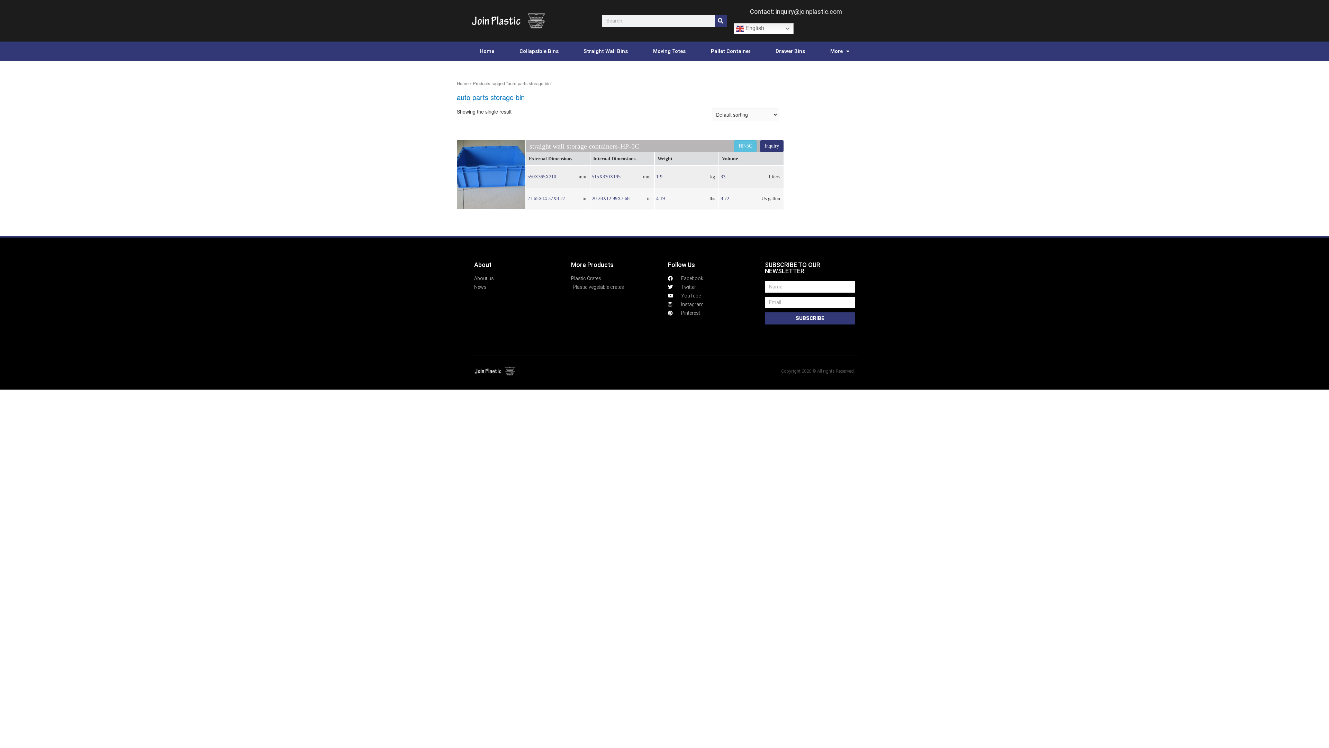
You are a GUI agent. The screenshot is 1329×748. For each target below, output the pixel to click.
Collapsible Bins (539, 51)
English (754, 28)
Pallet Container (731, 51)
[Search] (721, 21)
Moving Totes (669, 51)
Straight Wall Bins (606, 51)
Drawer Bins (790, 51)
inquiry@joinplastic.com (809, 11)
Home (487, 51)
